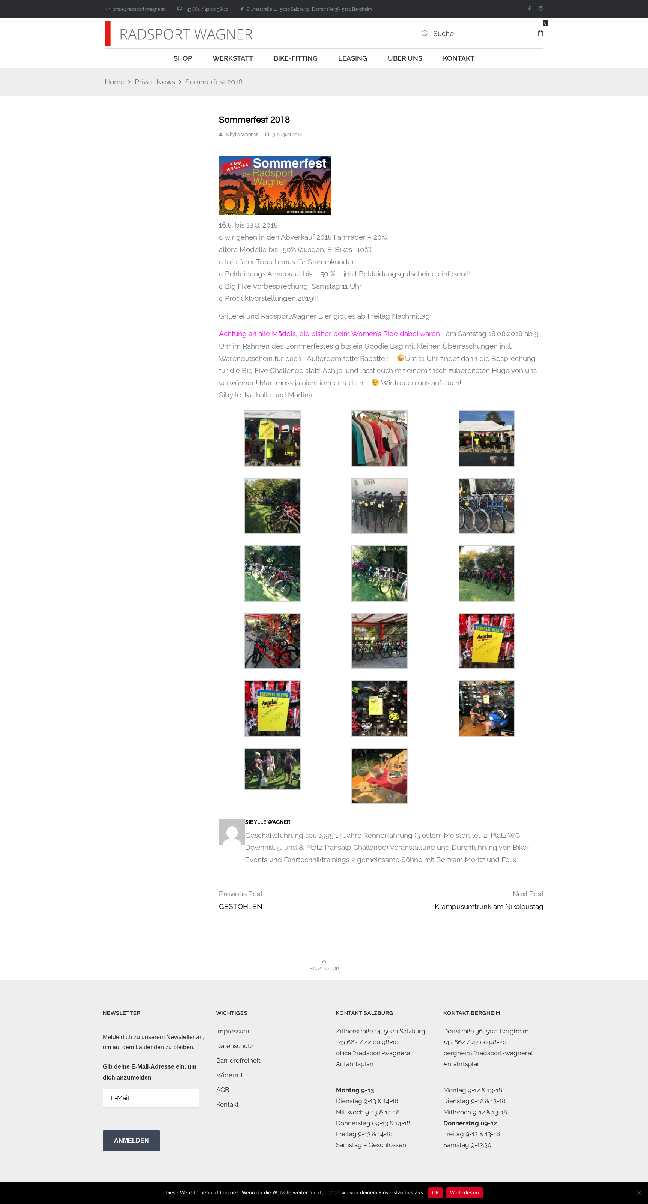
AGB (222, 1089)
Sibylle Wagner (242, 134)
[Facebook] (529, 8)
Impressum (232, 1031)
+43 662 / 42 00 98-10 (206, 9)
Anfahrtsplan (355, 1064)
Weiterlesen (464, 1192)
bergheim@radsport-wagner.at (488, 1053)
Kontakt (227, 1104)
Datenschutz (234, 1046)
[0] (540, 29)
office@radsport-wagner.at (139, 9)
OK (435, 1192)
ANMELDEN (131, 1140)
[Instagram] (540, 8)
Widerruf (229, 1075)
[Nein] (638, 1193)
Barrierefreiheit (238, 1060)
